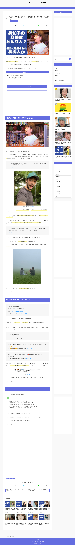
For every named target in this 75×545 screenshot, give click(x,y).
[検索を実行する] (70, 59)
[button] (8, 25)
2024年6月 (58, 196)
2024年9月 (58, 189)
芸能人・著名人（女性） (10, 478)
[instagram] (38, 539)
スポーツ (57, 70)
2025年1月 (58, 179)
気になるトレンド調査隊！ (37, 2)
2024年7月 (58, 193)
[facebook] (36, 539)
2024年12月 (58, 181)
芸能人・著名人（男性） (60, 80)
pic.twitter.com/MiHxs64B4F (25, 336)
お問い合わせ (42, 541)
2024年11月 (58, 184)
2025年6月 (58, 171)
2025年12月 (58, 169)
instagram (12, 167)
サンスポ (10, 232)
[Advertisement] (27, 102)
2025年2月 (58, 176)
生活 (57, 75)
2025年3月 (58, 174)
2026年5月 (58, 166)
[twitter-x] (37, 539)
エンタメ (57, 68)
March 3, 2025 (24, 313)
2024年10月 (58, 186)
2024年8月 (58, 191)
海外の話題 (58, 73)
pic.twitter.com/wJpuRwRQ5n (17, 311)
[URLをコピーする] (46, 25)
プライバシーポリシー (34, 541)
